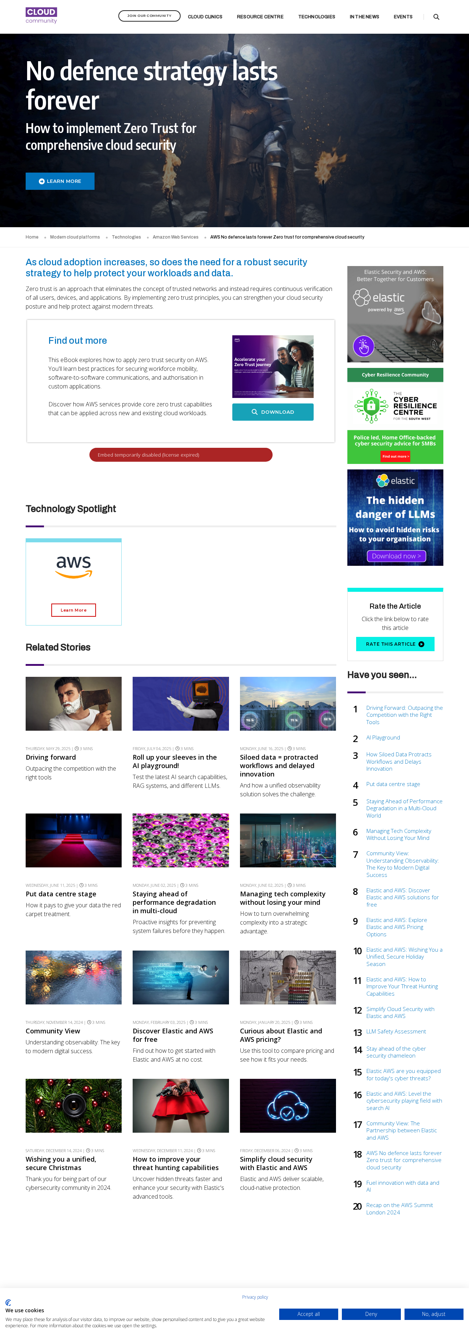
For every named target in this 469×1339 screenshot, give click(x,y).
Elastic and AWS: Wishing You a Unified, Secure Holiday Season (404, 956)
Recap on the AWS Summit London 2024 (399, 1209)
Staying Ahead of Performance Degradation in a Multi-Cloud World (404, 808)
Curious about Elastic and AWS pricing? (281, 1035)
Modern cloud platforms (75, 237)
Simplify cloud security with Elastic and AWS (276, 1163)
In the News (364, 16)
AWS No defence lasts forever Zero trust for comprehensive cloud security (404, 1160)
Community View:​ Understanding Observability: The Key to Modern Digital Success (402, 864)
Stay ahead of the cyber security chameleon (396, 1052)
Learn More (73, 610)
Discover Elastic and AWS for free (173, 1035)
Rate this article (391, 644)
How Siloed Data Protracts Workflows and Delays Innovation (399, 761)
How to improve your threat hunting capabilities (176, 1163)
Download (277, 412)
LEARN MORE (64, 181)
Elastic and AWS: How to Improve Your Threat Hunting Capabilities (402, 986)
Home (32, 237)
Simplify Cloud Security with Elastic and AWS (400, 1013)
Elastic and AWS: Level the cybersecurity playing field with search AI (404, 1100)
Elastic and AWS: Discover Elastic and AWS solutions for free (402, 897)
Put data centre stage (61, 894)
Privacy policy (255, 1297)
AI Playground (383, 737)
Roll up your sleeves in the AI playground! (175, 761)
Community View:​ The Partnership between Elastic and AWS (401, 1130)
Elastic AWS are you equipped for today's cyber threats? (403, 1074)
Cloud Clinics (205, 16)
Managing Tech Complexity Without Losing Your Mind (398, 834)
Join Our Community (149, 16)
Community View (53, 1031)
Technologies (316, 16)
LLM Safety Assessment (396, 1031)
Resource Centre (260, 16)
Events (403, 16)
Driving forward (51, 757)
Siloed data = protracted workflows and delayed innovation (279, 765)
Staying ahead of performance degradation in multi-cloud (174, 902)
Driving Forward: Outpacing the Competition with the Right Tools (404, 715)
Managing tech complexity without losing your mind (283, 898)
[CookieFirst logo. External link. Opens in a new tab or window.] (8, 1302)
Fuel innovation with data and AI (402, 1186)
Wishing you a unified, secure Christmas (61, 1163)
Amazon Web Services (176, 237)
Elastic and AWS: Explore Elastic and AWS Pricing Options (396, 927)
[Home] (42, 16)
